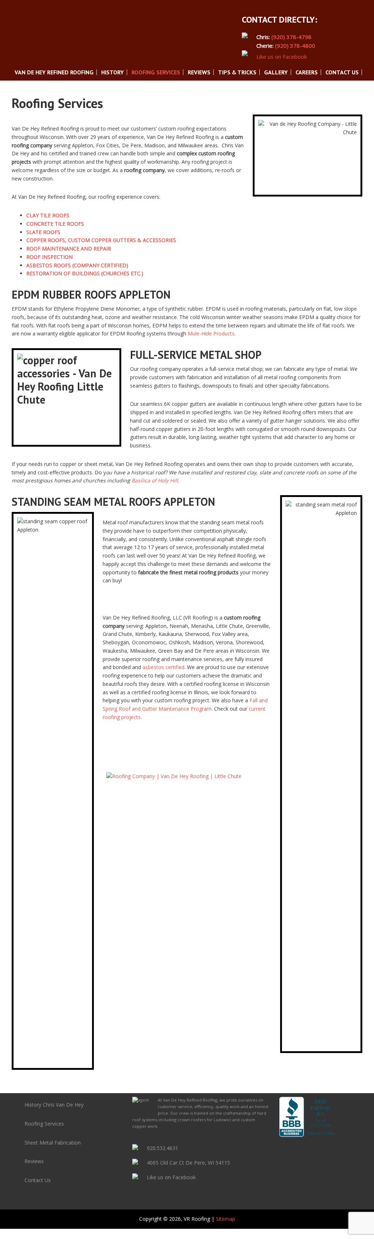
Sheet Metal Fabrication (52, 1142)
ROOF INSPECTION (49, 256)
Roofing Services (44, 1123)
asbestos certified (163, 667)
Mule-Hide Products (211, 333)
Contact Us (37, 1180)
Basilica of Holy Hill (154, 480)
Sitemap (225, 1218)
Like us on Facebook (171, 1177)
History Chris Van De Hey (54, 1104)
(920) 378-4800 (295, 45)
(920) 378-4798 (291, 36)
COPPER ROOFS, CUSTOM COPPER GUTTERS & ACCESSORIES (101, 240)
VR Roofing (66, 42)
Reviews (34, 1161)
